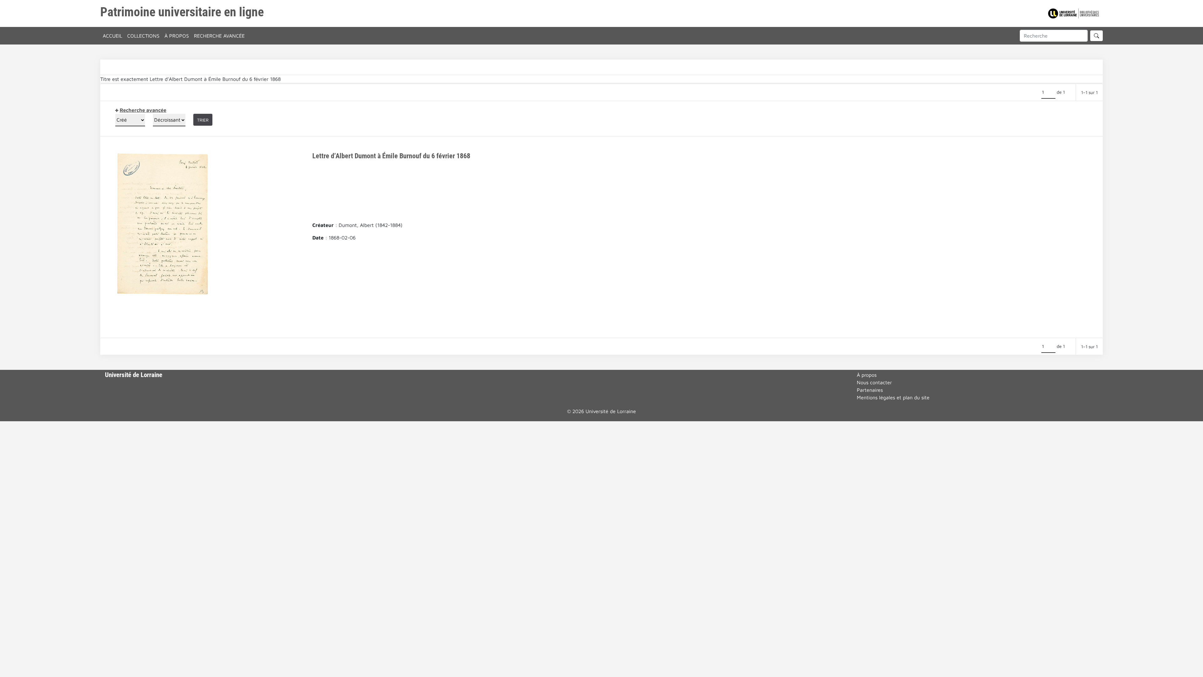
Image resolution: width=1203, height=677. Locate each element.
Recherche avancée (219, 36)
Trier (203, 120)
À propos (176, 36)
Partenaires (870, 390)
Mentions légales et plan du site (893, 397)
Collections (143, 36)
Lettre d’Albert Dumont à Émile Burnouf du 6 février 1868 (391, 156)
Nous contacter (874, 382)
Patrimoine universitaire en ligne (182, 12)
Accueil (112, 36)
